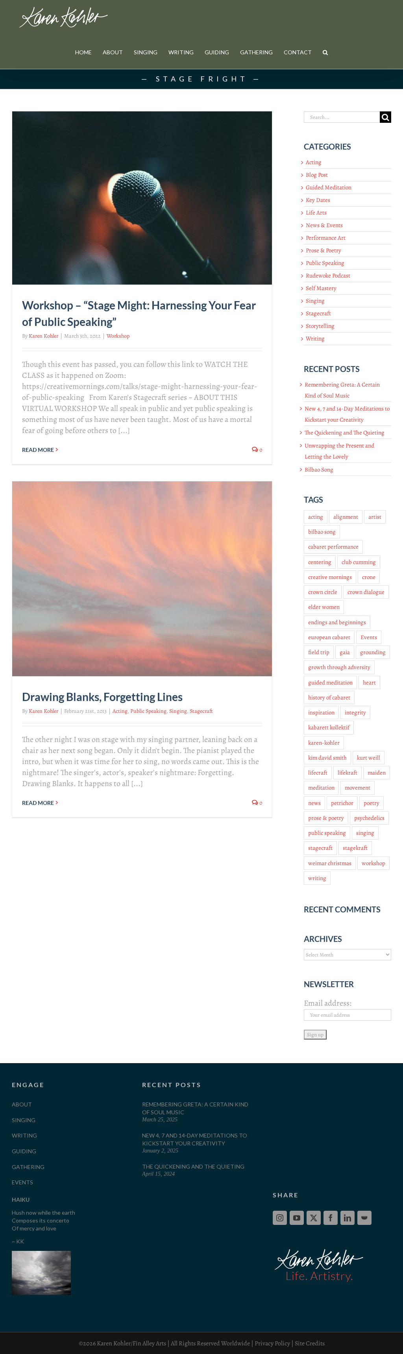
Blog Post (317, 175)
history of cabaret (329, 697)
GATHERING (28, 1166)
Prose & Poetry (323, 250)
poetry (371, 803)
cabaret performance (333, 547)
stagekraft (355, 848)
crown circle (322, 592)
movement (357, 788)
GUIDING (24, 1151)
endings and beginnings (337, 622)
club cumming (359, 562)
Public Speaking (148, 711)
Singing (178, 711)
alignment (345, 517)
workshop (373, 863)
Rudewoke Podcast (328, 275)
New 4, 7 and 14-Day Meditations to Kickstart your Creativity (194, 1139)
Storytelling (320, 326)
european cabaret (329, 637)
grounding (373, 652)
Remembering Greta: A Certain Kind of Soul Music (195, 1108)
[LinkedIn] (347, 1218)
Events (368, 637)
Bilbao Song (319, 470)
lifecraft (317, 773)
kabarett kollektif (328, 727)
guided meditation (330, 682)
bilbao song (322, 532)
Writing (315, 338)
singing (365, 833)
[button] (325, 52)
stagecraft (320, 848)
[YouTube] (297, 1218)
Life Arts (316, 212)
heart (369, 682)
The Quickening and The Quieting (345, 433)
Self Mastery (321, 288)
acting (315, 517)
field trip (318, 652)
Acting (120, 711)
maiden (377, 773)
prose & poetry (326, 818)
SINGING (23, 1120)
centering (319, 562)
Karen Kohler (43, 336)
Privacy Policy (272, 1343)
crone (368, 577)
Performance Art (326, 238)
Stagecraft (201, 711)
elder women (324, 607)
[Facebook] (331, 1218)
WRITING (24, 1135)
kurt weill (368, 758)
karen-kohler (324, 743)
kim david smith (327, 758)
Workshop (118, 336)
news (314, 803)
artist (374, 517)
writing (317, 878)
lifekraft (347, 773)
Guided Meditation (328, 187)
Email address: (327, 1003)
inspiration (321, 712)
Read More (38, 449)
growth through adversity (339, 667)
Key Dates (318, 200)
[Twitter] (314, 1218)
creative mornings (330, 577)
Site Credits (310, 1343)
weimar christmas (329, 863)
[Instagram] (280, 1218)
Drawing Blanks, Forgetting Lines (102, 696)
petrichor (342, 803)
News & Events (324, 225)
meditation (321, 788)
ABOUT (22, 1104)
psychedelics (369, 818)
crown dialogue (366, 592)
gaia (345, 652)
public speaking (327, 833)
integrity (355, 712)
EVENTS (22, 1182)
